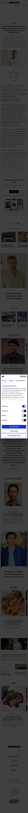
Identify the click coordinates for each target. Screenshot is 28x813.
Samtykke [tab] (4, 380)
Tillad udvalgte (14, 431)
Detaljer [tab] (11, 380)
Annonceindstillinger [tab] (21, 380)
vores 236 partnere (10, 388)
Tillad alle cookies (14, 426)
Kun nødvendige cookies (14, 435)
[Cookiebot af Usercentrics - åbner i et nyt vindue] (20, 376)
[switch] (24, 411)
